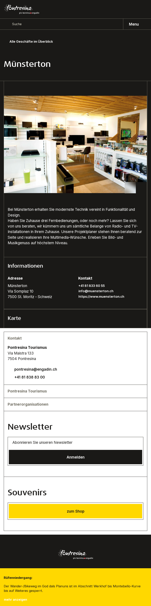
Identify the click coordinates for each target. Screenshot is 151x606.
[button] (75, 266)
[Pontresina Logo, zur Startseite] (22, 9)
